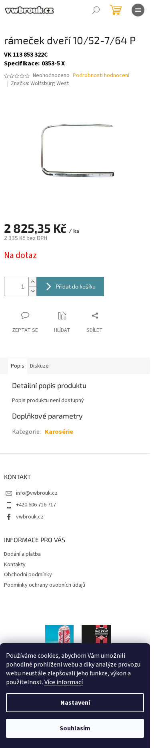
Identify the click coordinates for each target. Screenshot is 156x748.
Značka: (40, 83)
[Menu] (138, 10)
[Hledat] (96, 10)
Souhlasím (75, 728)
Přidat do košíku (76, 286)
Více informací (63, 682)
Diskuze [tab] (39, 366)
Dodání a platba (22, 554)
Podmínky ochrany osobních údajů (44, 585)
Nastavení (75, 702)
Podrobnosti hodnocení (101, 75)
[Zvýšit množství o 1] (32, 282)
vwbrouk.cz (30, 517)
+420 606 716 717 (36, 505)
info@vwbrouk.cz (37, 493)
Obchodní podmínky (28, 575)
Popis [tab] (17, 366)
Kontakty (15, 565)
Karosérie (59, 431)
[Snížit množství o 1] (32, 291)
